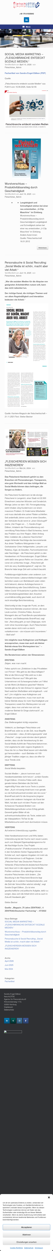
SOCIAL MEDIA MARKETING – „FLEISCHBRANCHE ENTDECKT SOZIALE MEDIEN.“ (25, 57)
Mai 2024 (9, 968)
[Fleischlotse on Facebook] (26, 1021)
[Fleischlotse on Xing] (13, 1021)
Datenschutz (28, 1248)
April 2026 (9, 960)
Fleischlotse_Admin (13, 67)
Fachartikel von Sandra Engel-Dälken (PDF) (25, 73)
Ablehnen (26, 1234)
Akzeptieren (26, 1227)
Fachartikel (9, 981)
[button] (49, 1197)
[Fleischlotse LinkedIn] (26, 19)
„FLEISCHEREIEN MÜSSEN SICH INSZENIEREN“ (25, 463)
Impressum (39, 1248)
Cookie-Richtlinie (16, 1248)
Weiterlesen (42, 248)
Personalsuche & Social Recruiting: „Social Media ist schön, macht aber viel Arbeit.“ (26, 266)
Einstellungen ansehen (27, 1242)
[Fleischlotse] (26, 5)
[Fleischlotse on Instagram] (19, 1021)
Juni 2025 (9, 965)
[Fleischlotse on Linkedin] (7, 1021)
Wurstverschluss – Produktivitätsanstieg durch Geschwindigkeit (21, 187)
